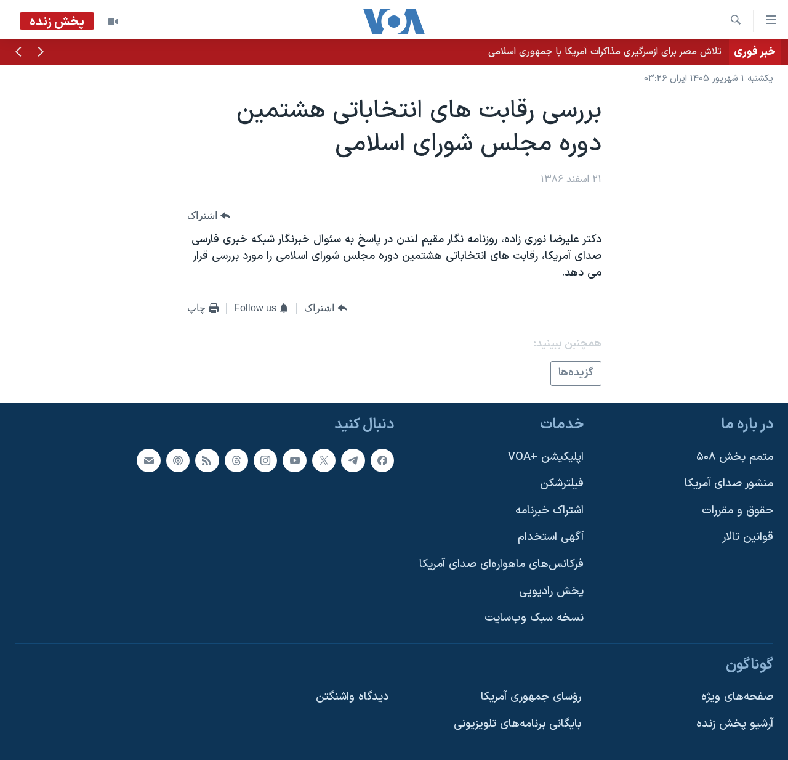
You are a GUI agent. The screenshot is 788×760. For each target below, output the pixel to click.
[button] (41, 53)
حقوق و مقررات (737, 510)
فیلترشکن (562, 483)
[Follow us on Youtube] (294, 460)
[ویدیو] (112, 21)
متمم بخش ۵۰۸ (734, 457)
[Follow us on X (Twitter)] (324, 460)
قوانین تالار (747, 537)
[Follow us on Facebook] (382, 460)
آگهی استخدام (551, 537)
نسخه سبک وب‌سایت (534, 618)
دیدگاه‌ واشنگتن (352, 696)
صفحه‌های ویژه (737, 696)
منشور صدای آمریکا (729, 483)
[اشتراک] (148, 460)
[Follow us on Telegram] (352, 460)
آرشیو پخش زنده (734, 724)
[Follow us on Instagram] (265, 460)
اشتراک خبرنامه (549, 510)
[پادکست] (178, 460)
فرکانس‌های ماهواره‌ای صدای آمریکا (501, 564)
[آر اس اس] (207, 460)
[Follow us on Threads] (236, 460)
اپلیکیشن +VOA (546, 457)
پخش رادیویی (551, 591)
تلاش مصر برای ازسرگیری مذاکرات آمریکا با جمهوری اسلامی (605, 51)
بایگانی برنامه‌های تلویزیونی (517, 724)
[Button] (208, 215)
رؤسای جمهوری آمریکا (531, 696)
